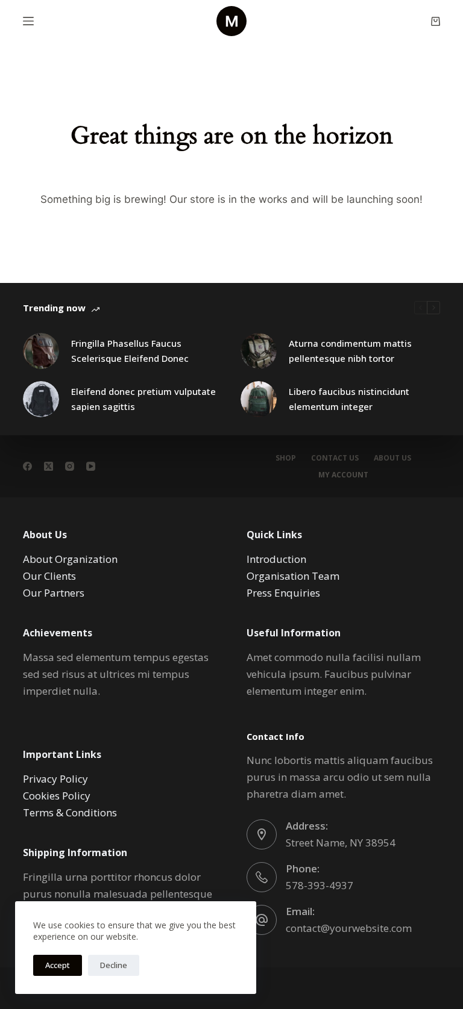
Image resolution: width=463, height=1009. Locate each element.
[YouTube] (90, 466)
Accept (57, 965)
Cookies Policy (56, 796)
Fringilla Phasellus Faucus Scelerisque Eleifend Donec (130, 350)
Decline (113, 965)
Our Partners (53, 593)
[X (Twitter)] (48, 466)
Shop (286, 458)
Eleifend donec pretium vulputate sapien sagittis (143, 398)
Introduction (276, 559)
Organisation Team (293, 576)
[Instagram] (69, 466)
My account (343, 475)
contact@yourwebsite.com (349, 928)
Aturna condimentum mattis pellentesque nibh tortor (350, 350)
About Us (392, 458)
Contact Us (335, 458)
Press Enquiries (283, 593)
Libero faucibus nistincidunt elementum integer (349, 398)
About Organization (70, 559)
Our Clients (49, 576)
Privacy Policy (55, 779)
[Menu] (28, 21)
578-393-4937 (319, 885)
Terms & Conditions (70, 812)
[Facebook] (27, 466)
